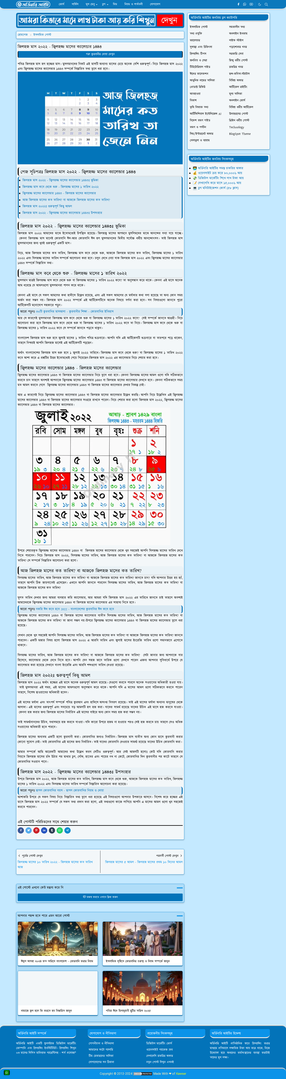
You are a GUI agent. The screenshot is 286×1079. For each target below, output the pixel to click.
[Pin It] (36, 830)
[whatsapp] (245, 4)
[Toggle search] (266, 4)
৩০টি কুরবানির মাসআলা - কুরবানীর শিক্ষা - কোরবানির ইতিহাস (75, 311)
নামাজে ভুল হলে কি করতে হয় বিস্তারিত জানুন (46, 1011)
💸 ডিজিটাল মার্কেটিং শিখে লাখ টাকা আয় (218, 178)
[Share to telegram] (67, 830)
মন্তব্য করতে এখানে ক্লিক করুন (102, 897)
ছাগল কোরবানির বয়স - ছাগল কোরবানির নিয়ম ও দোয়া (70, 790)
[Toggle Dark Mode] (259, 4)
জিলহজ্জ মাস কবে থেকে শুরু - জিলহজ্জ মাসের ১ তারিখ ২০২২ (61, 187)
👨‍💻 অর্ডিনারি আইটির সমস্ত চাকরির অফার (218, 168)
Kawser (181, 1074)
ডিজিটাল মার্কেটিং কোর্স (159, 1043)
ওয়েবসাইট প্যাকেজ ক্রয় (159, 1050)
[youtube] (251, 4)
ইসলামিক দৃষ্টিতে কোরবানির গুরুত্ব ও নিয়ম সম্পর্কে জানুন (138, 961)
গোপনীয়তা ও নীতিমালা (101, 1043)
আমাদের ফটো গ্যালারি (101, 1050)
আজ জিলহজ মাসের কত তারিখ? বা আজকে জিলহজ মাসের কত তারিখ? (66, 200)
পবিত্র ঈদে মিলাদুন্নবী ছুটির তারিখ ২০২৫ (128, 1011)
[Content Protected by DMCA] (143, 1074)
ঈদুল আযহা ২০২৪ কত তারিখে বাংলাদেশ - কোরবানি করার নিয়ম (57, 961)
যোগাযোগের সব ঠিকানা (101, 1062)
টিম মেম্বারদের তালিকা (101, 1056)
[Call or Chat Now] (7, 1072)
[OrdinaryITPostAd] (100, 20)
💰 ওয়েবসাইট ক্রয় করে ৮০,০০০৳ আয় (217, 173)
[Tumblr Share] (52, 830)
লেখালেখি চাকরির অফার (159, 1056)
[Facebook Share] (21, 830)
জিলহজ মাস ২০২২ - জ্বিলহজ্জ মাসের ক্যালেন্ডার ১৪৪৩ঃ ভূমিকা (60, 180)
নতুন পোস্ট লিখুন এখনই (160, 1062)
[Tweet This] (28, 830)
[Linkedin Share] (44, 830)
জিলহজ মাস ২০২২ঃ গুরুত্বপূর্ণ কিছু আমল (47, 206)
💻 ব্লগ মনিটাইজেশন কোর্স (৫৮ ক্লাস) (216, 188)
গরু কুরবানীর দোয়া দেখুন (100, 54)
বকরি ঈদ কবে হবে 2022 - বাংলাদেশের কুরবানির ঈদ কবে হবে (75, 609)
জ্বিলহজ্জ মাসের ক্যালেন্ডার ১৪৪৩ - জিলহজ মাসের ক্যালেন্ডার (59, 193)
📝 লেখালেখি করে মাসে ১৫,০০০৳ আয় (217, 183)
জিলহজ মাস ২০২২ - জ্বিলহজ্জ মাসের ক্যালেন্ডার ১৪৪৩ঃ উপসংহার (62, 213)
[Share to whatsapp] (60, 830)
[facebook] (238, 4)
